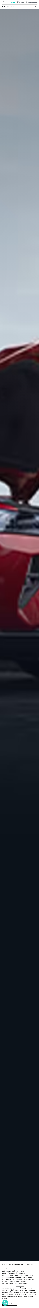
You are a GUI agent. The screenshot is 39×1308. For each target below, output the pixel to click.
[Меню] (3, 2)
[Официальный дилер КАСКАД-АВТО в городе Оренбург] (27, 2)
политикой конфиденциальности (13, 1287)
